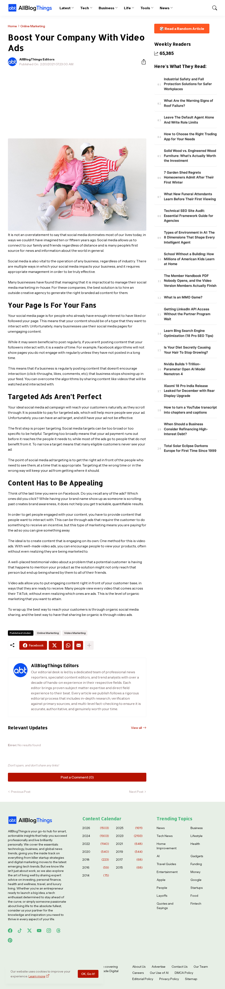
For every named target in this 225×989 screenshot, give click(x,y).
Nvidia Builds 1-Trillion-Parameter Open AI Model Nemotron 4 (184, 369)
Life (127, 8)
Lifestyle (197, 836)
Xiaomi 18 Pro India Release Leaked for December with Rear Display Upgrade (189, 391)
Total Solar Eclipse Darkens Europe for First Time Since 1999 (190, 448)
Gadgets (197, 856)
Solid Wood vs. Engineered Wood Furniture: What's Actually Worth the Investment (190, 156)
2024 (95, 836)
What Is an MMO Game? (183, 297)
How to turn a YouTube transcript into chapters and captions (190, 409)
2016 (95, 867)
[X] (55, 645)
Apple (161, 880)
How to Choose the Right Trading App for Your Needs (190, 136)
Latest (65, 8)
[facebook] (10, 930)
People (162, 888)
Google (196, 880)
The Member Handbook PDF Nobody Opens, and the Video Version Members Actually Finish (190, 281)
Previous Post (20, 792)
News (164, 8)
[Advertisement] (77, 102)
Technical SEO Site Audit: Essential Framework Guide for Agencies (188, 216)
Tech (84, 8)
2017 (129, 860)
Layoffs (162, 896)
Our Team (201, 967)
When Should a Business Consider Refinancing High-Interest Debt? (186, 429)
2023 (129, 836)
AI (158, 856)
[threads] (58, 930)
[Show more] (89, 645)
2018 (95, 860)
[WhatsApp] (68, 645)
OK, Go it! (88, 974)
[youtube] (39, 930)
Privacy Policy (169, 979)
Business (106, 8)
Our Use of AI (159, 973)
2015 (129, 867)
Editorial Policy (142, 979)
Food (194, 896)
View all (136, 728)
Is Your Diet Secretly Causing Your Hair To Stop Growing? (187, 349)
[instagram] (49, 930)
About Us (138, 967)
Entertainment (167, 872)
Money (195, 872)
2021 (129, 844)
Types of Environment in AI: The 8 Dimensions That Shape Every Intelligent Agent (189, 237)
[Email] (78, 645)
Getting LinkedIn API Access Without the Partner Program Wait (187, 314)
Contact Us (179, 967)
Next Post (136, 792)
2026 (95, 828)
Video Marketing (75, 633)
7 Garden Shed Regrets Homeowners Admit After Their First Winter (189, 177)
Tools (145, 8)
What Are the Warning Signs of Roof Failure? (188, 103)
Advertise (158, 967)
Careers (138, 973)
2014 (95, 875)
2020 (95, 852)
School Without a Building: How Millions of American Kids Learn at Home (189, 259)
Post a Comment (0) (77, 777)
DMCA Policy (184, 973)
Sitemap (191, 979)
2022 (95, 844)
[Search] (212, 8)
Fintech (196, 904)
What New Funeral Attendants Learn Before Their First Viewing (190, 196)
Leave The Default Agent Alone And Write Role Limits (189, 119)
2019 (129, 852)
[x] (29, 930)
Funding (196, 864)
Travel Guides (166, 864)
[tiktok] (20, 930)
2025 (129, 828)
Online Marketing (32, 26)
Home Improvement (166, 846)
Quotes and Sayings (165, 906)
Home (12, 26)
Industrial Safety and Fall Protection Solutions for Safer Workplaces (188, 84)
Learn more (37, 976)
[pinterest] (10, 940)
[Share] (142, 61)
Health (195, 844)
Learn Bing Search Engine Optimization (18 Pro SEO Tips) (188, 333)
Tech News (164, 836)
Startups (197, 888)
